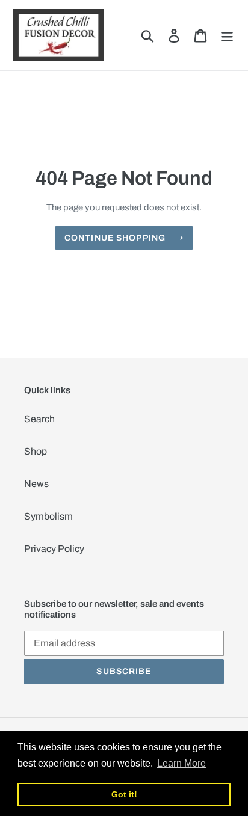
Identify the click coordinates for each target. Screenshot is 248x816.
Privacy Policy (54, 549)
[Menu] (227, 35)
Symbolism (48, 516)
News (36, 484)
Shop (35, 451)
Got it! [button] (124, 794)
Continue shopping (115, 237)
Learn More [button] (181, 763)
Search (39, 419)
